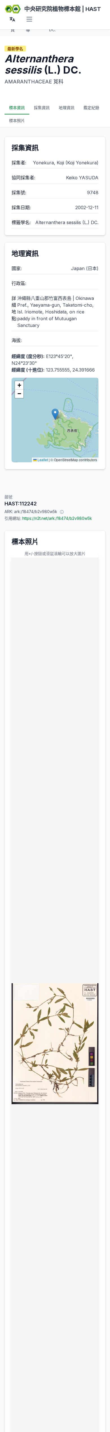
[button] (55, 414)
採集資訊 (42, 107)
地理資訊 (66, 107)
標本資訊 (17, 107)
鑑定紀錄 (91, 107)
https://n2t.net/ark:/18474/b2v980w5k (57, 518)
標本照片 (17, 120)
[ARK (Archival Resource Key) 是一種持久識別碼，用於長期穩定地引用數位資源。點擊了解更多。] (62, 511)
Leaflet (42, 459)
